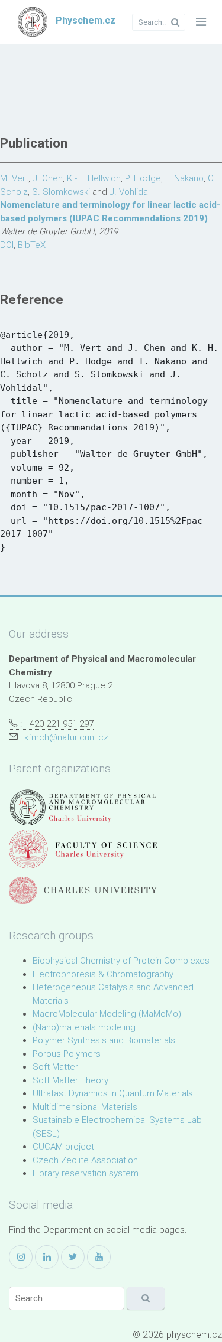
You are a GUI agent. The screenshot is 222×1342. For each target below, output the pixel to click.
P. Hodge (143, 178)
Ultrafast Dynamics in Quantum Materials (113, 1093)
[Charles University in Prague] (83, 891)
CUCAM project (63, 1146)
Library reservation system (86, 1173)
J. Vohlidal (130, 192)
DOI (7, 245)
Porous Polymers (67, 1054)
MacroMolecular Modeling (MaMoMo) (107, 1013)
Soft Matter (55, 1067)
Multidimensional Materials (85, 1107)
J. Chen (48, 178)
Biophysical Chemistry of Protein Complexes (121, 960)
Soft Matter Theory (70, 1080)
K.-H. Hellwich (94, 178)
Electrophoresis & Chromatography (103, 974)
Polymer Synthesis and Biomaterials (104, 1040)
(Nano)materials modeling (84, 1027)
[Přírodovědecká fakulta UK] (83, 849)
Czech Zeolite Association (85, 1160)
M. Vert (14, 178)
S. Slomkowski (61, 192)
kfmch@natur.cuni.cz (66, 737)
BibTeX (32, 245)
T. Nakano (184, 178)
